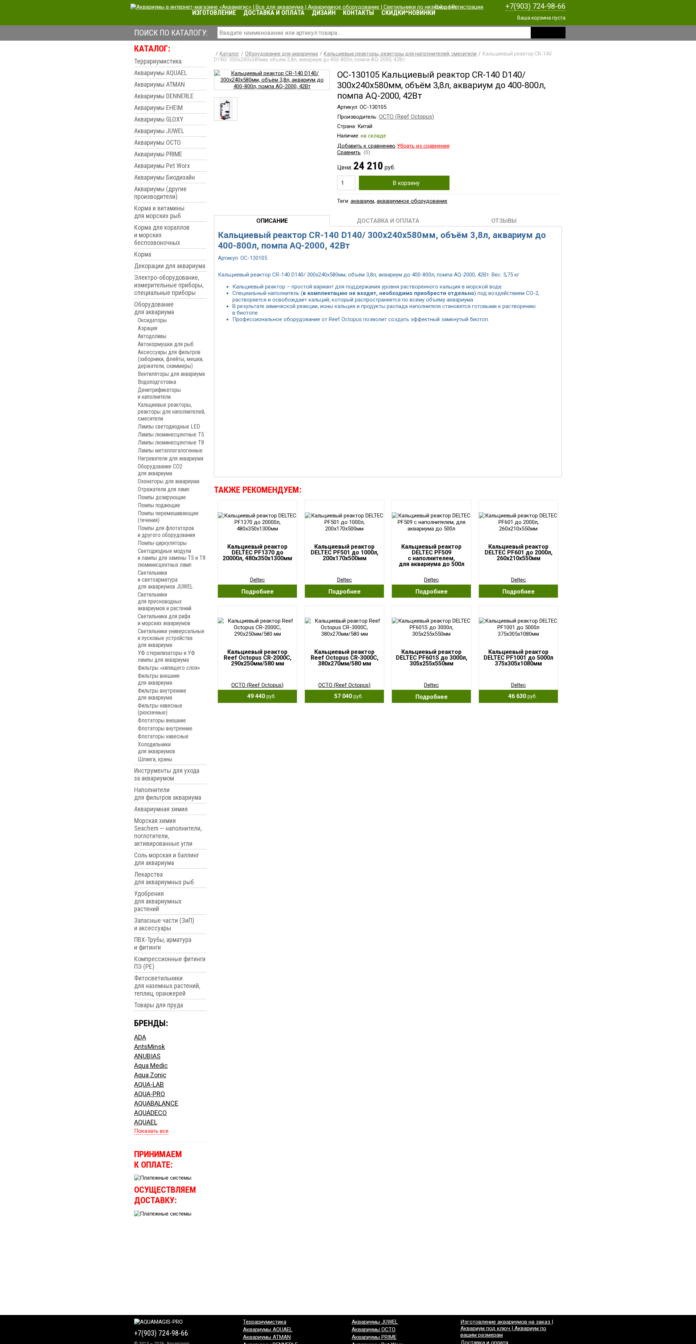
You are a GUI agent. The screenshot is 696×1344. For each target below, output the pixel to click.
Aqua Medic (151, 1065)
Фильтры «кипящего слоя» (169, 667)
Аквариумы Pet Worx (162, 165)
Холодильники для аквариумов (156, 748)
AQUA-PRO (149, 1094)
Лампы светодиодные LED (169, 426)
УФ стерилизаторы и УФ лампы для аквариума (166, 656)
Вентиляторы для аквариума (171, 373)
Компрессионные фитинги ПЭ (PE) (170, 962)
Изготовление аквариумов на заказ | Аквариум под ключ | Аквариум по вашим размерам (506, 1328)
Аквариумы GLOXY (158, 119)
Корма (142, 254)
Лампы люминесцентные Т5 (171, 434)
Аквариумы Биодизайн (164, 177)
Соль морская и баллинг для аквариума (166, 858)
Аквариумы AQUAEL (160, 73)
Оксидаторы (152, 320)
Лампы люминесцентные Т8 (171, 442)
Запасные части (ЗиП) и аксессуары (164, 924)
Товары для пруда (158, 1005)
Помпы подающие (159, 505)
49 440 (259, 696)
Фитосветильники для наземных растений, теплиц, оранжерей (167, 985)
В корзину (406, 183)
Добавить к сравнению (366, 146)
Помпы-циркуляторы (162, 543)
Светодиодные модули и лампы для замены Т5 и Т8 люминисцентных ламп (172, 558)
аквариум (362, 201)
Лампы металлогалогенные (170, 450)
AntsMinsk (149, 1046)
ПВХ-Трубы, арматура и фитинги (162, 943)
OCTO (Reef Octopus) (406, 116)
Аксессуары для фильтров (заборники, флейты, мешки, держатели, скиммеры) (170, 359)
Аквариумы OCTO (157, 142)
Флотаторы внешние (162, 720)
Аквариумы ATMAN (159, 84)
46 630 (520, 696)
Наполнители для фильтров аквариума (167, 793)
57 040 (346, 696)
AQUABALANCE (156, 1103)
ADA (140, 1037)
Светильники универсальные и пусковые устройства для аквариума (171, 638)
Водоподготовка (157, 381)
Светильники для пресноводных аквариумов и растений (164, 601)
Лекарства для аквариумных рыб (164, 878)
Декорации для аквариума (169, 266)
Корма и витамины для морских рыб (159, 212)
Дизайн (324, 12)
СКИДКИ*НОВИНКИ (408, 12)
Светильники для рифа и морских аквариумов (164, 620)
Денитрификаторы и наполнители (159, 393)
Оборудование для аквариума (154, 308)
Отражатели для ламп (163, 489)
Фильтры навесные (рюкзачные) (160, 709)
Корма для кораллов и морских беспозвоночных (162, 235)
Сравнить (349, 152)
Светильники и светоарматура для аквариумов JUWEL (165, 579)
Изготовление (214, 12)
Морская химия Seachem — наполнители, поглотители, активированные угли (168, 832)
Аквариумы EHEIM (158, 107)
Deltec (257, 580)
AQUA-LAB (149, 1084)
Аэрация (147, 328)
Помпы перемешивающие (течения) (168, 517)
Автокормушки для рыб (166, 344)
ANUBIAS (147, 1056)
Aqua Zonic (150, 1075)
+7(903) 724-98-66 (535, 6)
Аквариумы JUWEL (159, 131)
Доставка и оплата (273, 12)
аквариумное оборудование (412, 201)
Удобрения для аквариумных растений (158, 901)
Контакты (358, 12)
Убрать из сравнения (423, 146)
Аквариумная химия (161, 809)
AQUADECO (150, 1112)
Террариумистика (158, 61)
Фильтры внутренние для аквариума (162, 694)
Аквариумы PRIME (158, 154)
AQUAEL (145, 1122)
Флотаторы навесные (163, 736)
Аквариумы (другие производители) (160, 192)
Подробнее (257, 591)
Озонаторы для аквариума (168, 481)
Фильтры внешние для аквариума (159, 679)
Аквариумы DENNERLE (164, 96)
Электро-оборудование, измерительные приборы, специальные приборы (168, 285)
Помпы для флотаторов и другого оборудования (166, 531)
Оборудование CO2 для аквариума (160, 470)
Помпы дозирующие (162, 497)
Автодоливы (152, 336)
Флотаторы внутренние (165, 728)
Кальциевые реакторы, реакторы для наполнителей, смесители (171, 411)
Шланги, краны (155, 759)
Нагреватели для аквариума (170, 458)
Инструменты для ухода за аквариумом (166, 774)
